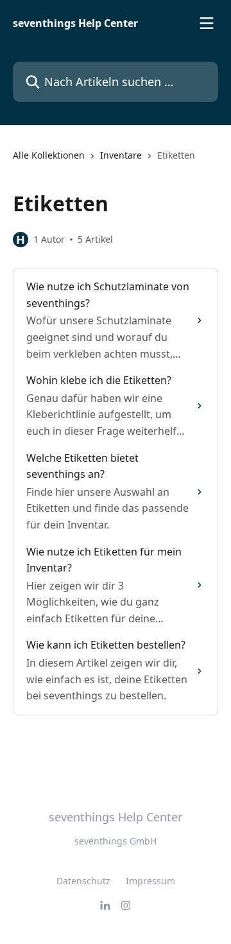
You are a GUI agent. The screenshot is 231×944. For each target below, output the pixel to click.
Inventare (121, 155)
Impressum (150, 881)
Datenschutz (83, 881)
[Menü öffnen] (206, 23)
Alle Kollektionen (49, 155)
